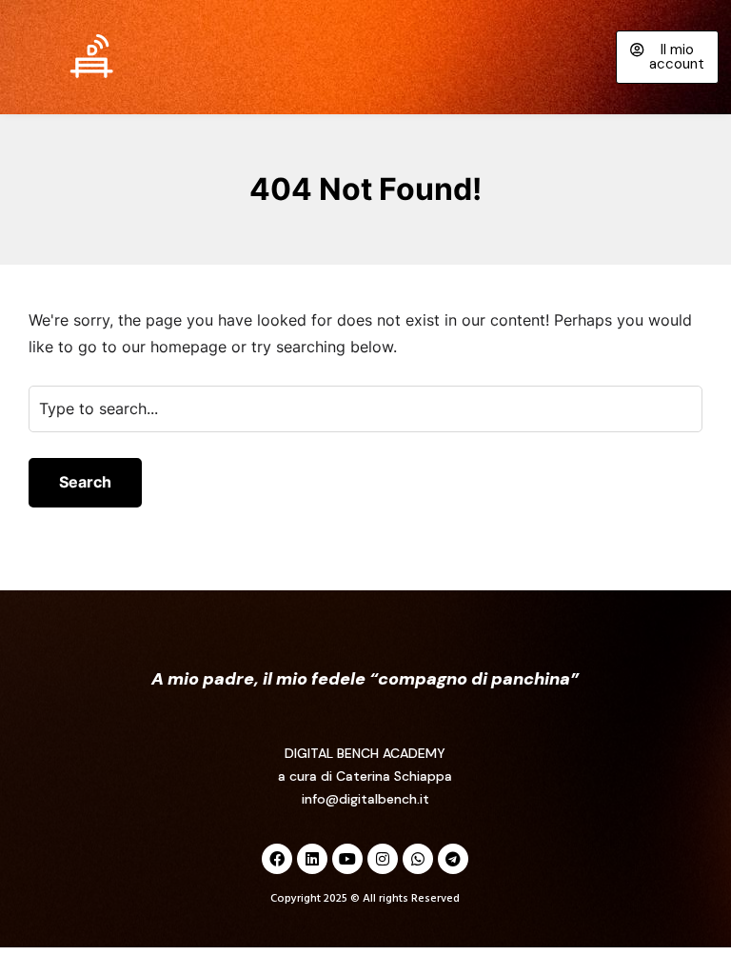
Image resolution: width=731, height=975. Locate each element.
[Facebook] (277, 859)
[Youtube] (347, 859)
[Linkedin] (312, 859)
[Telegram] (453, 859)
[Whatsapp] (418, 859)
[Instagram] (382, 859)
